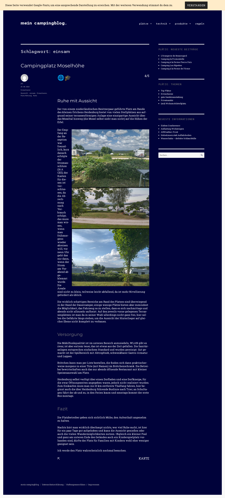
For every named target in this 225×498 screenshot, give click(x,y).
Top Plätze (166, 90)
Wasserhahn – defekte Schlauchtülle (178, 138)
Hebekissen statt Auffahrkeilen (176, 135)
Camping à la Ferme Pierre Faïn (176, 62)
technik (161, 23)
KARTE (144, 458)
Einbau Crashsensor (170, 125)
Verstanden (196, 5)
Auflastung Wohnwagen (172, 128)
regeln (199, 23)
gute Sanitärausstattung (172, 97)
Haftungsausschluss (75, 484)
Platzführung (26, 95)
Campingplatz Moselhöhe (52, 66)
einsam (32, 93)
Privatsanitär (167, 100)
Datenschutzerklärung (53, 484)
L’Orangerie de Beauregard (174, 55)
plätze (143, 23)
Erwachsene (25, 90)
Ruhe (35, 95)
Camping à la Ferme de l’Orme (175, 68)
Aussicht (24, 93)
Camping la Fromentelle (172, 59)
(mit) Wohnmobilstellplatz (173, 103)
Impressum (93, 484)
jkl (22, 83)
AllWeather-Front (169, 132)
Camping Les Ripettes (171, 65)
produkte (181, 23)
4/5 (146, 76)
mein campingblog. (44, 23)
